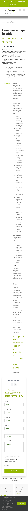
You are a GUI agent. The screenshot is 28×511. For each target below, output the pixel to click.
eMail (6, 425)
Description (6, 83)
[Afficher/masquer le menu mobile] (24, 9)
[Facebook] (12, 384)
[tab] (5, 83)
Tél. (5, 433)
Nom (6, 401)
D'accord (21, 503)
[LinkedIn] (15, 384)
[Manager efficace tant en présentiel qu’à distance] (6, 484)
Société (6, 417)
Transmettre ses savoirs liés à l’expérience (21, 490)
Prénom (6, 409)
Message (7, 441)
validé (7, 465)
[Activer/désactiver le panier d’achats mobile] (20, 9)
